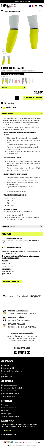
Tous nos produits (12, 11)
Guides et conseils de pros (9, 385)
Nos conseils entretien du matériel (11, 388)
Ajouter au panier (33, 97)
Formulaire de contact (10, 434)
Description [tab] (7, 113)
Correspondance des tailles (9, 391)
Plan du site (4, 411)
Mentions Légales (6, 413)
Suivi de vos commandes (8, 408)
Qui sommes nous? (6, 377)
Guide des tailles (8, 103)
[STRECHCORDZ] (35, 296)
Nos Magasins (5, 365)
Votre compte (5, 405)
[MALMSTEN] (8, 296)
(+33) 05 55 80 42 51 (8, 430)
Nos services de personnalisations (11, 371)
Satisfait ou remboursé (8, 396)
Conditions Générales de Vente (10, 416)
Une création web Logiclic (31, 445)
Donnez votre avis (12, 281)
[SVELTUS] (22, 296)
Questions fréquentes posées (10, 394)
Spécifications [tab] (8, 226)
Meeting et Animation (7, 374)
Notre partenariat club (7, 368)
